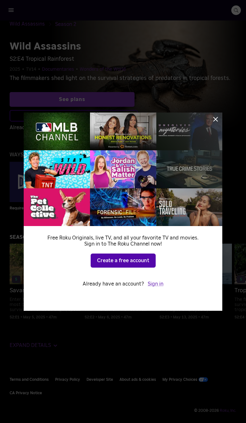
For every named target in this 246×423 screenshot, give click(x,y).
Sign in (155, 283)
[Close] (215, 119)
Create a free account (123, 260)
